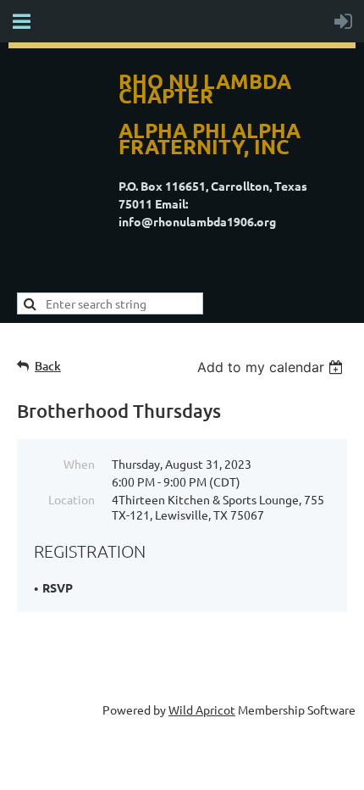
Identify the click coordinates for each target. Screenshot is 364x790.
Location (71, 499)
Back (48, 366)
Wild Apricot (201, 709)
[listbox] (272, 367)
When (79, 463)
